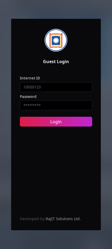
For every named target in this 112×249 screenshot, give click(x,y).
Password (28, 96)
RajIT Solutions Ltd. (63, 218)
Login (56, 122)
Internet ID (30, 78)
